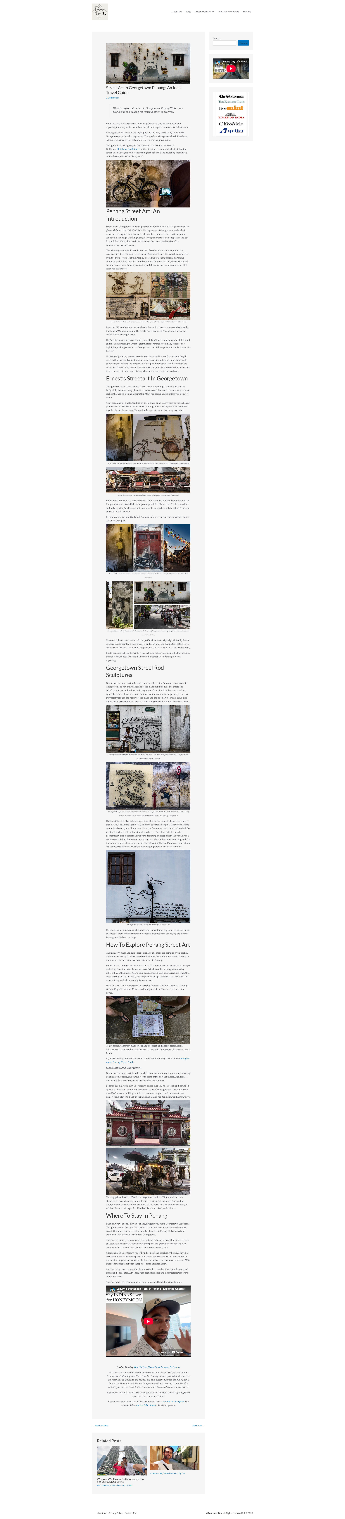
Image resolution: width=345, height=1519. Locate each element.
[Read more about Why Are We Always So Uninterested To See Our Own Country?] (122, 1460)
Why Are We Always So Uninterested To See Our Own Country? (120, 1480)
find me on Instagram (173, 1401)
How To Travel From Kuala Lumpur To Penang (157, 1367)
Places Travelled (203, 11)
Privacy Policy (116, 1513)
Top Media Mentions (228, 11)
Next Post (198, 1425)
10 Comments (103, 1485)
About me (177, 11)
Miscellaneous (118, 1485)
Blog (188, 11)
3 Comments (112, 97)
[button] (212, 11)
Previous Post (100, 1425)
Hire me (247, 11)
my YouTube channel (146, 1405)
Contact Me (130, 1513)
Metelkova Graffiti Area (128, 149)
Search (216, 38)
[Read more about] (175, 1457)
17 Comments (156, 1473)
